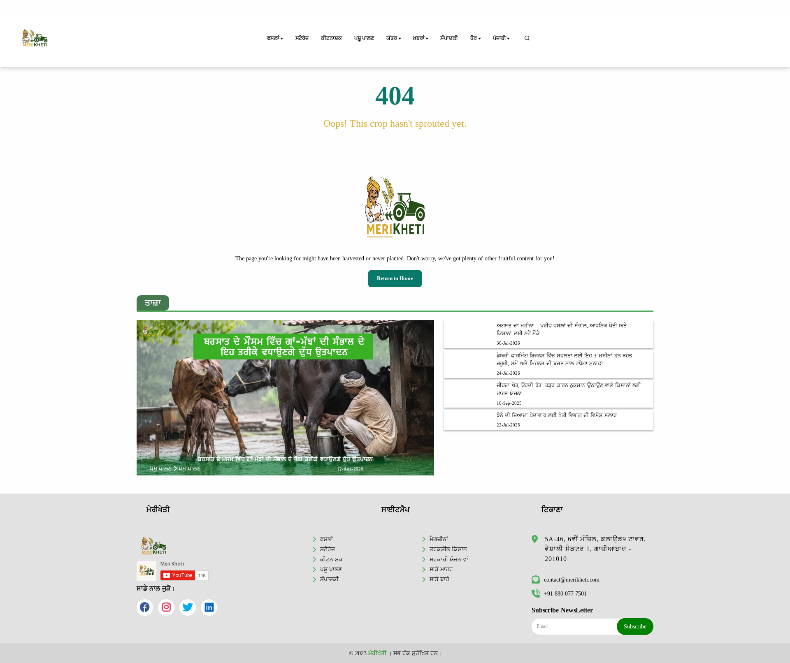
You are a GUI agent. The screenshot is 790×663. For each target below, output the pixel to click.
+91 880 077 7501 (565, 593)
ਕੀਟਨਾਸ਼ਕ (331, 38)
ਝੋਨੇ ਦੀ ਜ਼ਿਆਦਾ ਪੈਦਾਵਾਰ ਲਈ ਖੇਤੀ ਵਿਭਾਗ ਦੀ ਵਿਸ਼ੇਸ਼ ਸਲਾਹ (557, 415)
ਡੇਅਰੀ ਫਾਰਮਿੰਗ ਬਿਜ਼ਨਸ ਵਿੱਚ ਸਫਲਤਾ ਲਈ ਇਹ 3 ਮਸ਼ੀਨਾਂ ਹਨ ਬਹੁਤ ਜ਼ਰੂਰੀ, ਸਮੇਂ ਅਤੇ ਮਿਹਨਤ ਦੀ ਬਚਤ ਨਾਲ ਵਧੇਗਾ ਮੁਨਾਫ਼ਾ (564, 359)
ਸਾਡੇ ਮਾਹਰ (441, 569)
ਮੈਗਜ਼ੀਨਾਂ (439, 539)
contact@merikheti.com (571, 579)
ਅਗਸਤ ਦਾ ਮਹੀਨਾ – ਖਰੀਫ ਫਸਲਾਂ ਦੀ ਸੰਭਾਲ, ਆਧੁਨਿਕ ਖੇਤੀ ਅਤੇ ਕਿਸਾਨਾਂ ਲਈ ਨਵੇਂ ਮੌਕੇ (562, 329)
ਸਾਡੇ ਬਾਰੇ (439, 579)
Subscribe (635, 626)
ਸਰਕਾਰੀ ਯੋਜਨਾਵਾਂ (449, 559)
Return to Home (395, 278)
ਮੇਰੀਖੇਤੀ (377, 653)
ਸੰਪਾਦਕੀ (449, 38)
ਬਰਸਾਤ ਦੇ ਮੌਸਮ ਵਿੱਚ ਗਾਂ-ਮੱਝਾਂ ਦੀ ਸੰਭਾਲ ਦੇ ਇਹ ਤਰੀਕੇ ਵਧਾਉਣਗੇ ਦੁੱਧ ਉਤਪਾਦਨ (285, 459)
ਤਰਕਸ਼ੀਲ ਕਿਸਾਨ (448, 549)
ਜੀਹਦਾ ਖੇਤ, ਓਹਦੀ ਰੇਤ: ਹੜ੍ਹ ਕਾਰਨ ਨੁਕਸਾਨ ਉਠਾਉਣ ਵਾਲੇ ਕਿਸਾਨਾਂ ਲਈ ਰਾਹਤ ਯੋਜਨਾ (569, 389)
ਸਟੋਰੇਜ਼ (302, 38)
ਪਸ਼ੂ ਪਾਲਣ (364, 38)
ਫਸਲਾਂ (326, 539)
